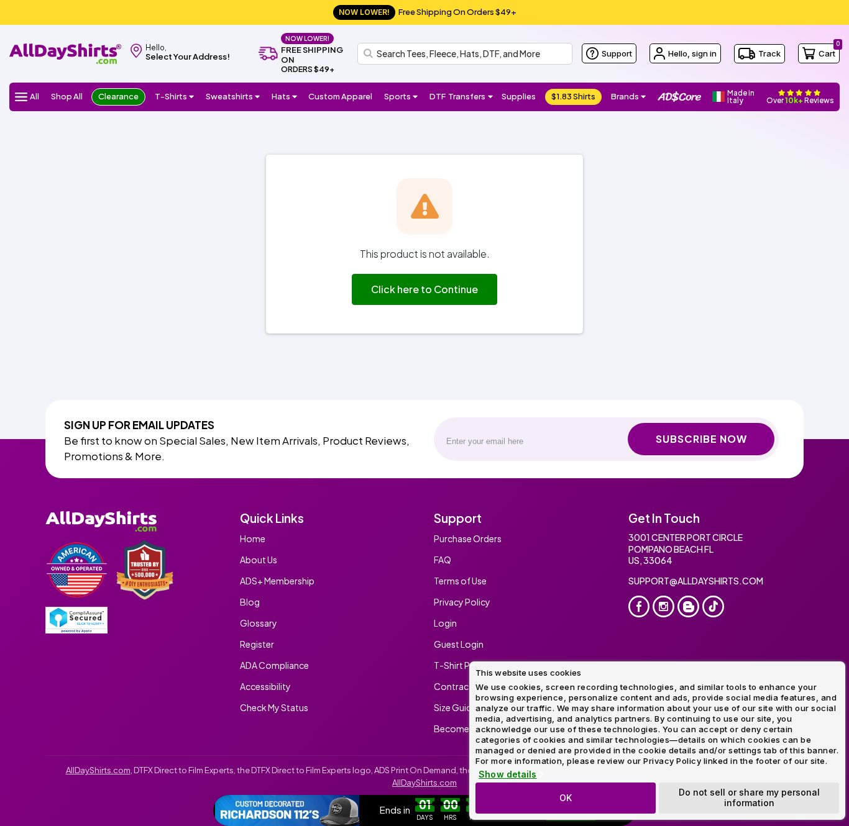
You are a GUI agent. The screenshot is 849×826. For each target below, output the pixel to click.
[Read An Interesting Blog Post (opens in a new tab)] (688, 606)
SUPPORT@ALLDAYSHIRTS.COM (695, 580)
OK (565, 797)
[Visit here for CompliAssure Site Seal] (76, 620)
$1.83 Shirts (573, 96)
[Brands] (643, 97)
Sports (397, 96)
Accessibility (265, 686)
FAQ (442, 559)
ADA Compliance (274, 665)
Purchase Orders (468, 538)
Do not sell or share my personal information (749, 797)
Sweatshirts (229, 96)
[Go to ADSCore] (679, 97)
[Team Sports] (415, 97)
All (34, 96)
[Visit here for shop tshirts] (191, 97)
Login (445, 623)
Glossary (258, 623)
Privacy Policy (462, 601)
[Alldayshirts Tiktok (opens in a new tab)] (713, 606)
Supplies (519, 96)
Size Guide (455, 707)
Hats (281, 96)
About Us (258, 559)
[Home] (65, 52)
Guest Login (459, 644)
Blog (250, 601)
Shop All (67, 96)
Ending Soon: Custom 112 (447, 811)
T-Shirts (171, 96)
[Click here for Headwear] (295, 97)
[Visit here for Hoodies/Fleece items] (257, 97)
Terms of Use (460, 580)
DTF (457, 96)
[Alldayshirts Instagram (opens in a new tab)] (663, 606)
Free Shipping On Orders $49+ (427, 12)
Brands (625, 96)
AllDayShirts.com (98, 770)
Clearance (118, 96)
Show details (507, 774)
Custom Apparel (340, 96)
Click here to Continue (424, 289)
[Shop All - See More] (287, 810)
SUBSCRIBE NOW (701, 438)
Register (257, 644)
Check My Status (274, 707)
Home (252, 538)
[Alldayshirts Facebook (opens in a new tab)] (639, 606)
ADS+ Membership (277, 580)
